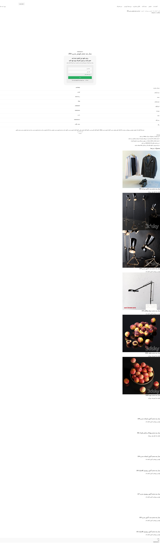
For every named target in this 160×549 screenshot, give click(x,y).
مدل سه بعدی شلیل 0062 (152, 353)
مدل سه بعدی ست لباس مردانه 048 (149, 189)
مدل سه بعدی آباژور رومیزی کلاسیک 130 (148, 498)
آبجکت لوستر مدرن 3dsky (105, 130)
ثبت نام (1, 6)
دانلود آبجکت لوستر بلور (84, 130)
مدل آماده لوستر (47, 130)
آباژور (151, 271)
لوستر (142, 11)
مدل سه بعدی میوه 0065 (153, 395)
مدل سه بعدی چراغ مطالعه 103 (151, 311)
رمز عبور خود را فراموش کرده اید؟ (78, 80)
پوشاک (149, 191)
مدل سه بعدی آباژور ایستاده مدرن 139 (149, 447)
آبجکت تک (155, 11)
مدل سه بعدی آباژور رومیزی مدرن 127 (148, 522)
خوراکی (149, 356)
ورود (5, 6)
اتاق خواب (153, 191)
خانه (159, 11)
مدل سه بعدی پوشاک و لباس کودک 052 (148, 461)
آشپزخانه (153, 356)
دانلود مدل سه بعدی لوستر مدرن (61, 130)
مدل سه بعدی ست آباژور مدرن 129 (149, 268)
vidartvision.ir (80, 51)
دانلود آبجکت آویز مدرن (94, 130)
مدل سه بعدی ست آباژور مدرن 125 (149, 545)
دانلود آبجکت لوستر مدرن (73, 130)
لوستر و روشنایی (148, 11)
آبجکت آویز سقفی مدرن (116, 130)
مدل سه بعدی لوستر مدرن (38, 130)
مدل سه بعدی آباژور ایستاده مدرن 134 (149, 484)
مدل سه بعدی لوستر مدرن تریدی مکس (24, 130)
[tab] (80, 133)
